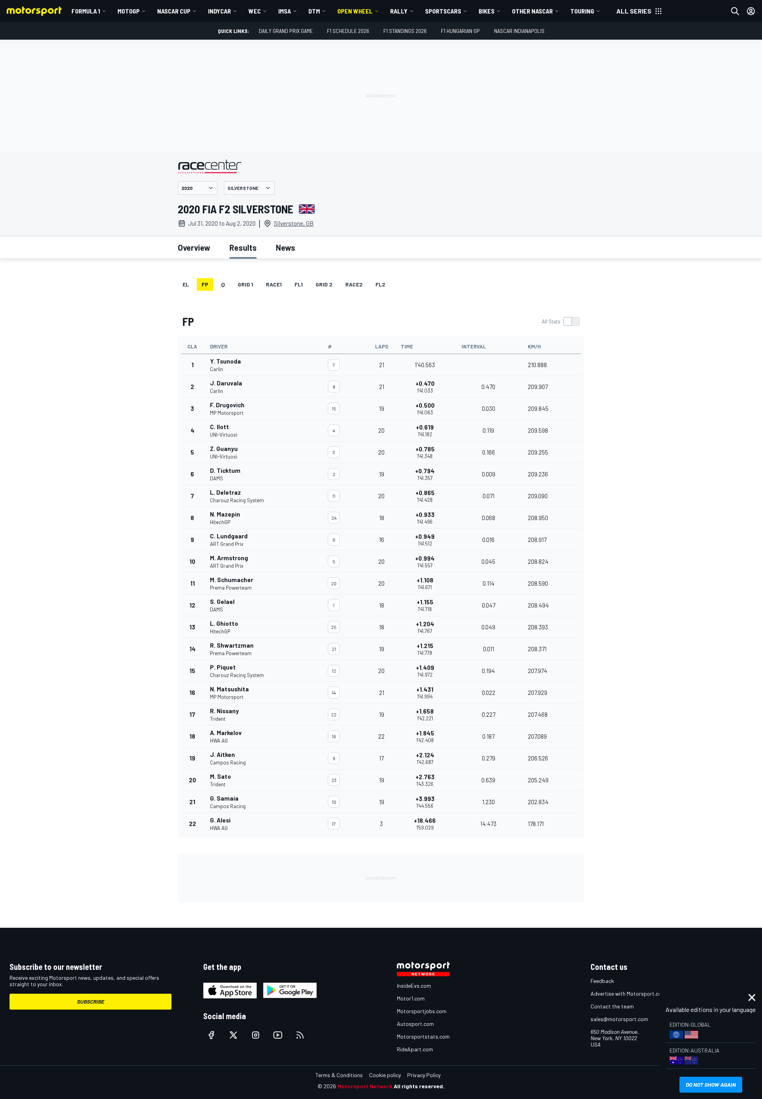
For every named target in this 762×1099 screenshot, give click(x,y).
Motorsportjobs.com (421, 1011)
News (285, 247)
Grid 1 (245, 284)
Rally (399, 11)
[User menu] (751, 11)
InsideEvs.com (414, 985)
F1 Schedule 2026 (348, 30)
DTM (314, 11)
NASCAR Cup (173, 11)
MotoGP (128, 11)
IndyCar (219, 11)
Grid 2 (324, 284)
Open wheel (355, 11)
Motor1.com (411, 998)
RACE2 (354, 284)
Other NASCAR (532, 11)
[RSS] (300, 1035)
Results (243, 247)
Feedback (602, 980)
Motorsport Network (365, 1086)
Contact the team (612, 1006)
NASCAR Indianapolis (519, 30)
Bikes (487, 11)
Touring (582, 11)
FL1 (298, 284)
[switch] (560, 321)
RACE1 (274, 284)
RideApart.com (415, 1049)
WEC (254, 11)
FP (205, 284)
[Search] (735, 11)
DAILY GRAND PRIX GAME (286, 30)
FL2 (380, 284)
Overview (194, 247)
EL (186, 284)
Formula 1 (85, 11)
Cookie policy (385, 1075)
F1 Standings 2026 (405, 30)
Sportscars (443, 11)
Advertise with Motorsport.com (628, 993)
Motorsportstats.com (423, 1036)
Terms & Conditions (339, 1075)
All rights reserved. (419, 1086)
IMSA (284, 11)
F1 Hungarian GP (460, 30)
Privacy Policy (424, 1075)
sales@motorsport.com (619, 1019)
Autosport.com (415, 1023)
